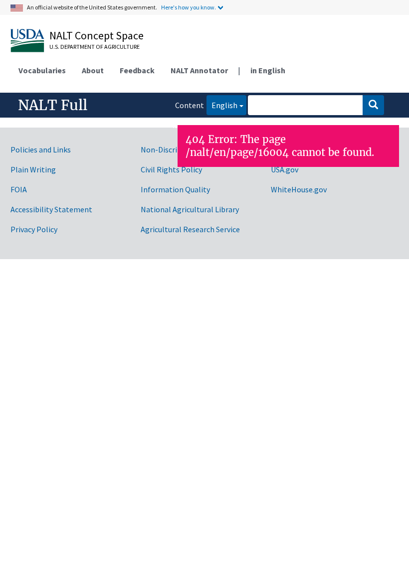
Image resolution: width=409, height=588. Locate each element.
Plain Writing (33, 169)
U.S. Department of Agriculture (94, 46)
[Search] (373, 105)
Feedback (137, 70)
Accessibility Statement (51, 209)
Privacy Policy (33, 229)
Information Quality (175, 189)
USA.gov (284, 169)
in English (267, 70)
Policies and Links (40, 149)
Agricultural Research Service (190, 229)
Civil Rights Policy (171, 169)
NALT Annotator (199, 70)
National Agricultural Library (190, 209)
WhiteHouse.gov (299, 189)
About (93, 70)
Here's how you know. (188, 7)
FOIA (18, 189)
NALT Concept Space (96, 35)
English (221, 105)
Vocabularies (42, 70)
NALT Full (52, 105)
